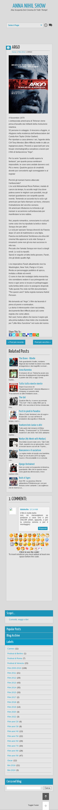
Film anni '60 (13, 741)
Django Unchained (26, 464)
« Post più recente (16, 342)
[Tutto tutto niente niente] (13, 387)
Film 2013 (11, 683)
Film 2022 (11, 717)
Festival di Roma (14, 658)
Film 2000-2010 (14, 668)
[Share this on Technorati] (37, 335)
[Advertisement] (32, 34)
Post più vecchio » (43, 342)
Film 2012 (21, 52)
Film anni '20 (13, 722)
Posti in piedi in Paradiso (29, 411)
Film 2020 (11, 712)
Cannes (10, 649)
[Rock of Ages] (13, 481)
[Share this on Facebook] (10, 335)
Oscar (10, 760)
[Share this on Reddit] (34, 335)
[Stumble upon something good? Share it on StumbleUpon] (20, 335)
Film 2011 (11, 673)
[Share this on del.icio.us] (27, 335)
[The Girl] (13, 401)
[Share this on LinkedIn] (30, 335)
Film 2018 (11, 702)
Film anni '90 (13, 756)
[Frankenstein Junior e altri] (13, 429)
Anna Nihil (10, 47)
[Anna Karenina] (13, 373)
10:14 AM (34, 509)
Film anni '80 (13, 751)
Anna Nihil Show (29, 6)
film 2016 (11, 765)
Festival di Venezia (15, 663)
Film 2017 (11, 697)
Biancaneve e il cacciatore (30, 450)
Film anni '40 (13, 731)
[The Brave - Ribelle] (13, 362)
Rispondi (43, 528)
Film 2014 (11, 687)
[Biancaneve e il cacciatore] (13, 454)
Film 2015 (11, 692)
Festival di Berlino (15, 653)
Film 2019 (11, 707)
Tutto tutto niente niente (31, 384)
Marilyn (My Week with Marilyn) (32, 439)
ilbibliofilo (24, 509)
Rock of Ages (24, 478)
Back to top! (46, 796)
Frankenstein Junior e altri (30, 425)
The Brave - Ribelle (27, 358)
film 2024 (11, 770)
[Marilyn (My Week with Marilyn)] (13, 442)
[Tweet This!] (13, 335)
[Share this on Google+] (17, 335)
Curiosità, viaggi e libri (19, 619)
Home (14, 52)
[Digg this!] (23, 335)
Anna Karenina (25, 370)
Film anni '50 (13, 736)
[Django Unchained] (13, 468)
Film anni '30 (13, 726)
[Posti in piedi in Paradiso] (13, 415)
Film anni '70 (13, 746)
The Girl (22, 397)
